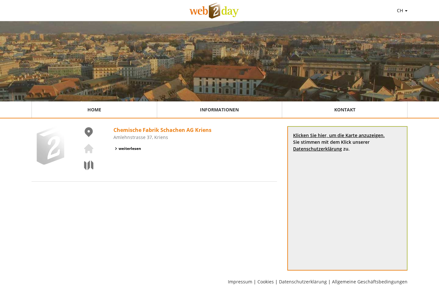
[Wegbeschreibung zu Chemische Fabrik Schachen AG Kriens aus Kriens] (85, 165)
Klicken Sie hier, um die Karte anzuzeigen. (339, 135)
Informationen (219, 110)
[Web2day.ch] (214, 11)
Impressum (240, 282)
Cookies (265, 282)
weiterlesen (130, 148)
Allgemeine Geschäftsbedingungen (370, 282)
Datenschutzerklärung (317, 149)
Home (94, 110)
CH (400, 10)
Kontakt (344, 110)
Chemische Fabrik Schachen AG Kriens (162, 130)
